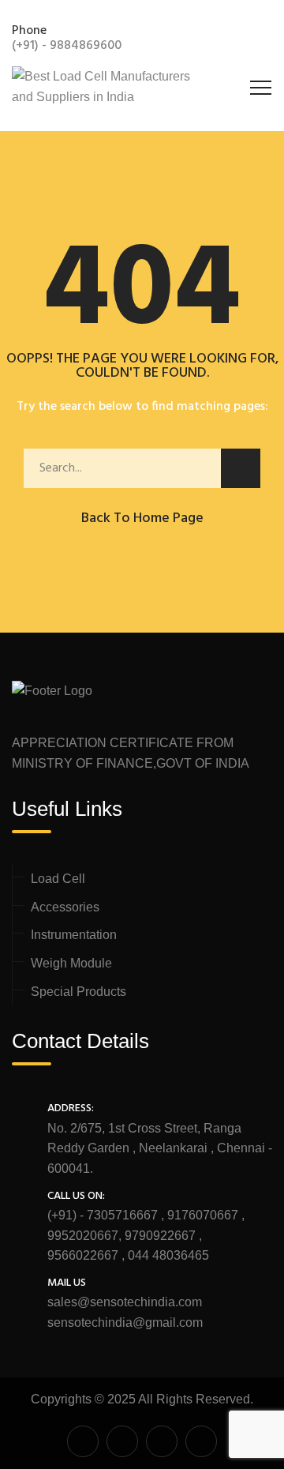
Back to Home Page (142, 518)
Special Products (78, 991)
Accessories (65, 907)
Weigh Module (71, 963)
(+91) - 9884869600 (66, 46)
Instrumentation (74, 934)
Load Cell (58, 878)
